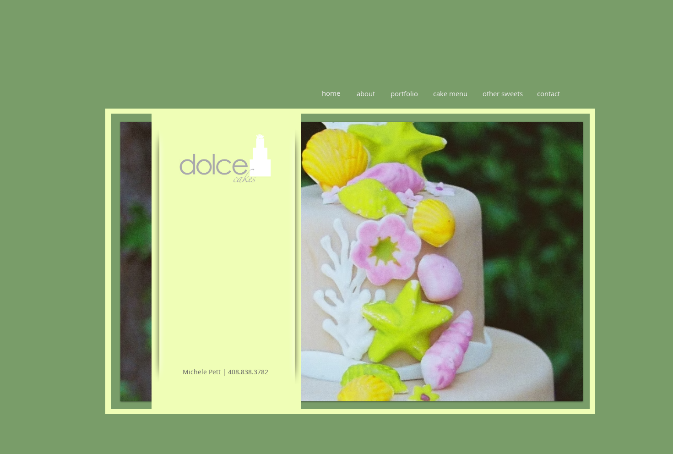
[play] (569, 387)
